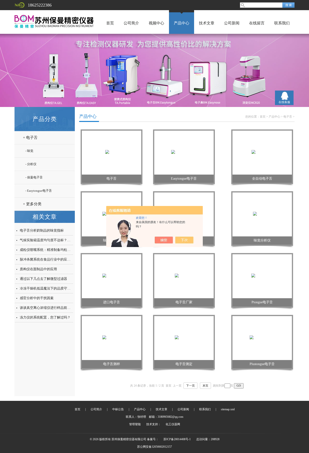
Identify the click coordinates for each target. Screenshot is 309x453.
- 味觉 (29, 151)
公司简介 (131, 23)
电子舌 (287, 116)
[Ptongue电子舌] (262, 276)
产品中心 (181, 23)
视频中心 (156, 23)
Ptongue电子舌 (262, 302)
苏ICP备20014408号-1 (177, 439)
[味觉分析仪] (262, 214)
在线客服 (284, 102)
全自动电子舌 (262, 178)
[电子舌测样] (111, 338)
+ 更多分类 (32, 204)
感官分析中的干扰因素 (37, 298)
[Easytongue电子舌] (184, 152)
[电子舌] (111, 152)
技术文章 (206, 23)
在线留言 (257, 23)
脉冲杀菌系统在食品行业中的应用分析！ (50, 259)
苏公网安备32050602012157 (154, 446)
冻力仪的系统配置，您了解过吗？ (45, 317)
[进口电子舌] (111, 276)
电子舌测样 (111, 364)
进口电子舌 (111, 302)
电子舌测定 (184, 364)
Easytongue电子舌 (184, 178)
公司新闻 (231, 23)
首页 (110, 23)
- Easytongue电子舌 (38, 190)
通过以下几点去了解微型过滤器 (43, 279)
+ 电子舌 (30, 137)
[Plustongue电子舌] (262, 338)
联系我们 (282, 23)
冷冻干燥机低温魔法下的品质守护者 (47, 288)
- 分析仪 (30, 164)
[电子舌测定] (184, 338)
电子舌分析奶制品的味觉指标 (42, 230)
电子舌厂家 (184, 302)
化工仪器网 (173, 424)
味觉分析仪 (262, 240)
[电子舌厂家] (184, 276)
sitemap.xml (228, 409)
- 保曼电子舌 (34, 177)
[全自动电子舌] (262, 152)
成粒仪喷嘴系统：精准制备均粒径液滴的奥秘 (53, 250)
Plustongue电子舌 (262, 364)
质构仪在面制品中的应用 (38, 269)
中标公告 (118, 409)
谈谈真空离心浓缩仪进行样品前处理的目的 (52, 308)
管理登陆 (135, 424)
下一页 (190, 385)
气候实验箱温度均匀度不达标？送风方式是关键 (55, 240)
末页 (205, 385)
